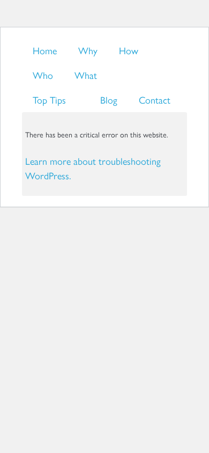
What (85, 75)
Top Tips (49, 99)
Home (45, 50)
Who (43, 75)
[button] (104, 154)
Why (88, 50)
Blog (108, 99)
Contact (154, 99)
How (128, 50)
